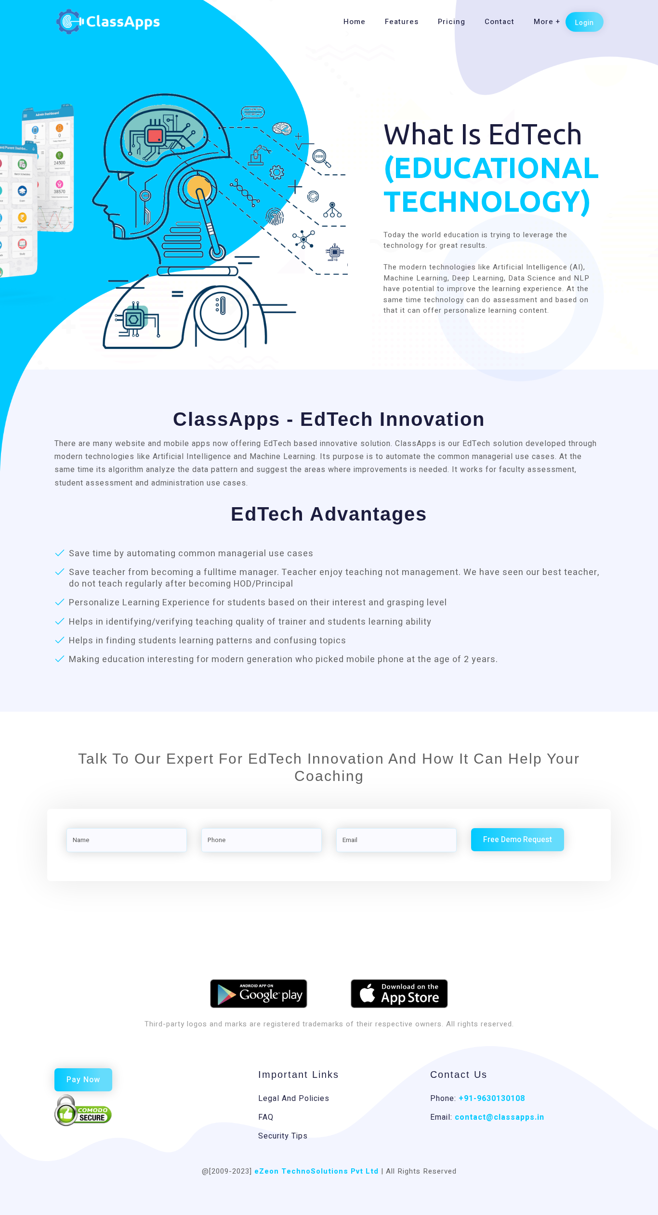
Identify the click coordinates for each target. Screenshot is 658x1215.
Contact (499, 21)
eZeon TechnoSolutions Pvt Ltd (316, 1171)
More (543, 21)
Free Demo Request (517, 839)
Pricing (451, 21)
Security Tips (283, 1136)
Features (402, 21)
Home (354, 21)
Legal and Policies (293, 1098)
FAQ (266, 1117)
